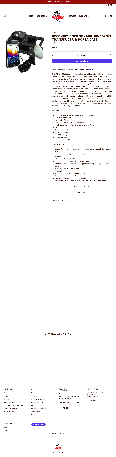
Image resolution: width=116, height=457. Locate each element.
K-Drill (33, 405)
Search (6, 396)
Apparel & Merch (37, 418)
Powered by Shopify (58, 433)
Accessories (35, 411)
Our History (8, 393)
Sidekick (34, 396)
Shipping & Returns (10, 415)
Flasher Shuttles (37, 402)
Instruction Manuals (10, 408)
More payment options (82, 66)
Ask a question (82, 186)
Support (83, 16)
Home (30, 16)
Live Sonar (35, 393)
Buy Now (16, 363)
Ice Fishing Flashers (38, 399)
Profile (6, 430)
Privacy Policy (9, 411)
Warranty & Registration (12, 402)
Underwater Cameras (38, 408)
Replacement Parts (38, 415)
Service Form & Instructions (13, 405)
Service (72, 16)
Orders (6, 427)
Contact (6, 399)
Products (41, 16)
